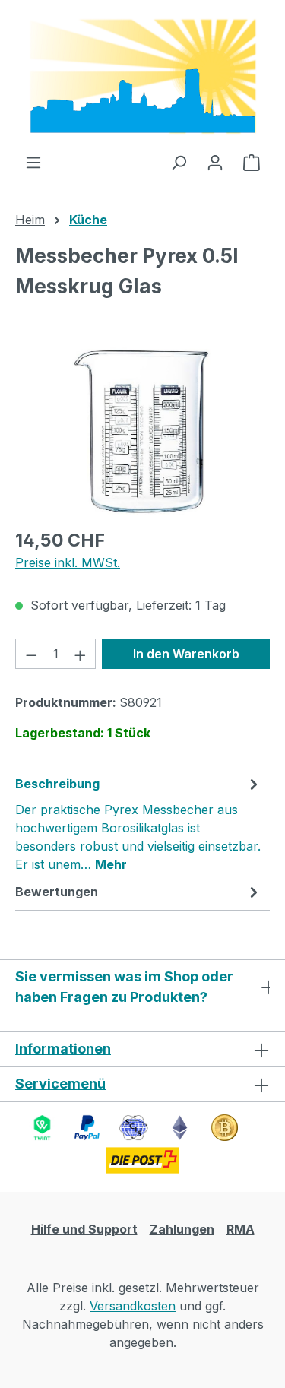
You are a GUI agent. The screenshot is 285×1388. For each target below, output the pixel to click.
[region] (142, 429)
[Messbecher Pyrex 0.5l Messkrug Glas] (142, 429)
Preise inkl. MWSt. (67, 562)
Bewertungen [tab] (56, 891)
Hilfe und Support (84, 1229)
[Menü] (33, 162)
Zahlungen (182, 1229)
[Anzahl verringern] (31, 654)
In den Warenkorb (186, 653)
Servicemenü (60, 1084)
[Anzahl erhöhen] (81, 654)
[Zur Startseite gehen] (143, 76)
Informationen (63, 1049)
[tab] (138, 823)
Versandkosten (133, 1306)
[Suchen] (178, 162)
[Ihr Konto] (215, 162)
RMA (240, 1229)
